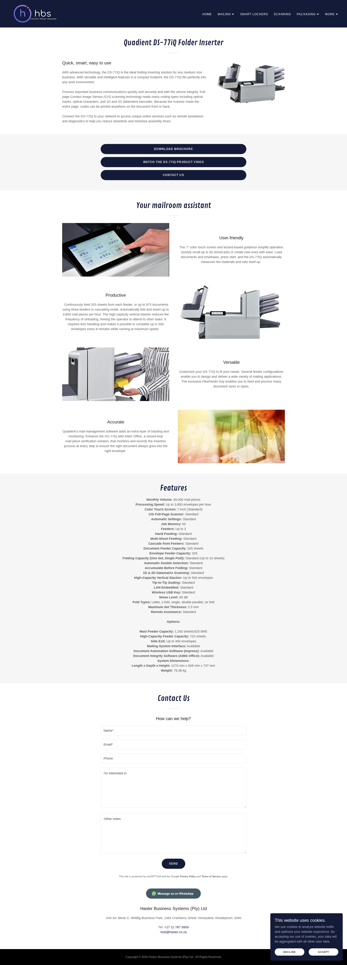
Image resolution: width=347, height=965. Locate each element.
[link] (33, 13)
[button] (226, 14)
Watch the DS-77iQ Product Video (173, 162)
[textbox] (173, 730)
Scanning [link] (282, 14)
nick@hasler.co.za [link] (173, 932)
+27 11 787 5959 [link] (176, 927)
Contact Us (173, 175)
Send (173, 863)
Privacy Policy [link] (188, 876)
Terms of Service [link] (211, 876)
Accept (323, 952)
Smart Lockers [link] (254, 14)
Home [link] (207, 14)
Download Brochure (173, 148)
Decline (289, 952)
